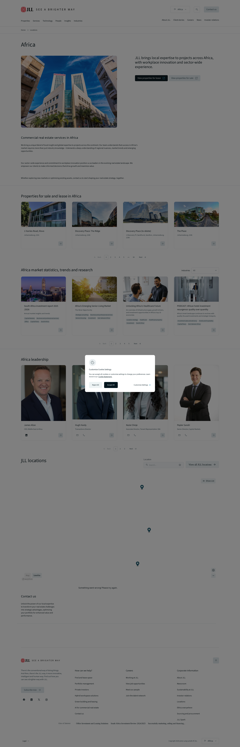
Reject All (95, 385)
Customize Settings (142, 384)
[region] (120, 373)
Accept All (111, 385)
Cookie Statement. (105, 376)
